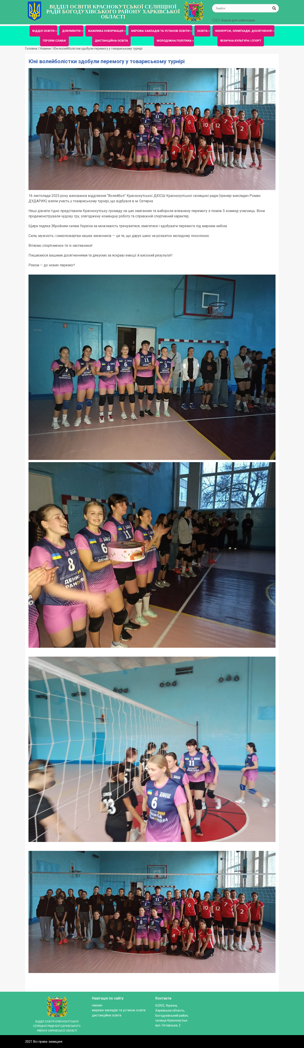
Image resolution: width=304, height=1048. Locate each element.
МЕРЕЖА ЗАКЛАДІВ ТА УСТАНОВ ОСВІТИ (160, 30)
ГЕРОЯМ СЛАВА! (54, 40)
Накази (97, 1005)
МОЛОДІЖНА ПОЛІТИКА (174, 40)
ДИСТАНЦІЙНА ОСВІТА (111, 40)
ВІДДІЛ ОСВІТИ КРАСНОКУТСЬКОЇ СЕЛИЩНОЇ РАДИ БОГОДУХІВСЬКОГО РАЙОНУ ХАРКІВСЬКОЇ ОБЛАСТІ (113, 12)
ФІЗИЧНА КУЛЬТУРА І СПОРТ (240, 40)
